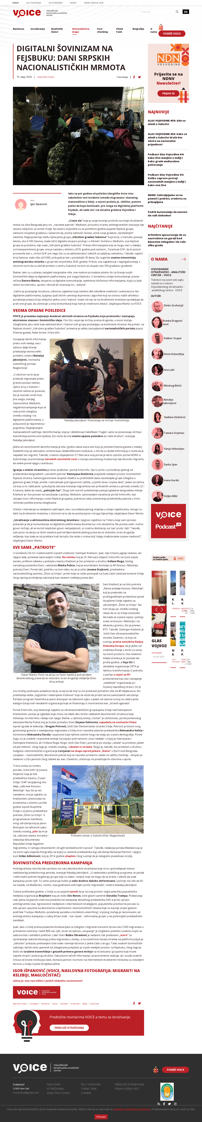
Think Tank (119, 30)
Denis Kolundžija (174, 354)
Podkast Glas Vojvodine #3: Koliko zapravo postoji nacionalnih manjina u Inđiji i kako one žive (167, 180)
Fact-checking (102, 30)
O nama (153, 30)
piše (35, 831)
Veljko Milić (171, 496)
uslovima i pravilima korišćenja (131, 1109)
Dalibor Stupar (173, 338)
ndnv (73, 2)
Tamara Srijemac (174, 433)
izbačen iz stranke (80, 747)
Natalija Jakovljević (170, 401)
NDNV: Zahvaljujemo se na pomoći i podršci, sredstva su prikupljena (167, 198)
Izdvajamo (34, 1004)
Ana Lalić (169, 370)
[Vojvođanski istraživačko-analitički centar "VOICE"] (40, 13)
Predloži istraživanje (129, 1084)
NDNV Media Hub (93, 2)
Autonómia (55, 2)
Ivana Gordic (171, 480)
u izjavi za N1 (122, 674)
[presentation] (156, 609)
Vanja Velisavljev (174, 448)
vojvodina (94, 1004)
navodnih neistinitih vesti (61, 459)
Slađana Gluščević (175, 417)
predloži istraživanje (69, 1028)
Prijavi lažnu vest (127, 1088)
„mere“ (123, 935)
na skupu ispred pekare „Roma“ (91, 751)
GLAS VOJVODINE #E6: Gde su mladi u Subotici (167, 122)
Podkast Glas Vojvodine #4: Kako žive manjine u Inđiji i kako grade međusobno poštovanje (166, 160)
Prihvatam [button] (101, 1117)
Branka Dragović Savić (172, 322)
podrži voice (172, 33)
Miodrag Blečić (173, 385)
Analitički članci (57, 30)
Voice (15, 2)
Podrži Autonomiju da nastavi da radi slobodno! (167, 213)
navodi (73, 891)
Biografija (138, 28)
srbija (84, 1004)
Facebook (45, 1004)
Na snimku (69, 557)
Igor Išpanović (38, 204)
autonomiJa (33, 2)
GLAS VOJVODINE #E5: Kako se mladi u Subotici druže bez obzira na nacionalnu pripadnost (167, 139)
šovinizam (75, 1004)
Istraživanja (37, 28)
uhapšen (70, 856)
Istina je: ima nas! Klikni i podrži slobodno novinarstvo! (47, 980)
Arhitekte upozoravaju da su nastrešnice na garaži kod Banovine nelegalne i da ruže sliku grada (167, 240)
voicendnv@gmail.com (26, 1092)
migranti (64, 1004)
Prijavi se (168, 93)
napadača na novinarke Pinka (118, 722)
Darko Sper (171, 464)
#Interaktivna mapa (80, 30)
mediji (55, 1004)
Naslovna (18, 28)
